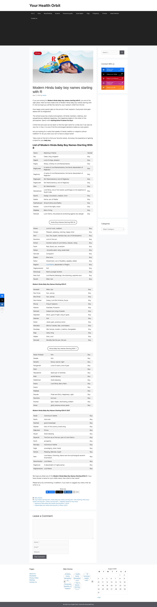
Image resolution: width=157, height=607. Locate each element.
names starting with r (52, 501)
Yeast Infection (114, 13)
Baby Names (38, 498)
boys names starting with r (43, 499)
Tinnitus (104, 13)
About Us (32, 574)
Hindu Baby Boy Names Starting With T (63, 348)
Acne (39, 13)
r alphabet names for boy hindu (68, 501)
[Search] (122, 52)
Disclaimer (32, 576)
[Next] (92, 581)
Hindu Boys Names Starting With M (63, 222)
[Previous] (64, 581)
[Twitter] (2, 300)
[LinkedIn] (2, 304)
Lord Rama (50, 264)
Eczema (57, 13)
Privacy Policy (33, 578)
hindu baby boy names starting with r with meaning (66, 499)
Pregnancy (96, 13)
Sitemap (32, 580)
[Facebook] (2, 296)
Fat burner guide (68, 13)
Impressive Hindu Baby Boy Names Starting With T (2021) (52, 503)
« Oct (98, 597)
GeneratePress (89, 604)
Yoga (88, 13)
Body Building (48, 13)
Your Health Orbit (44, 5)
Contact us (34, 18)
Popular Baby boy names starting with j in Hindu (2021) (51, 505)
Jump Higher (79, 13)
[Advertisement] (78, 33)
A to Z (32, 13)
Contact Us (33, 582)
